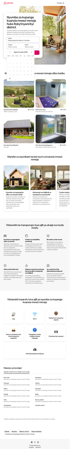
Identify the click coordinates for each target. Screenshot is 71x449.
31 (9, 78)
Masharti (38, 447)
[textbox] (15, 47)
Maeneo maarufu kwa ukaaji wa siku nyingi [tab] (16, 372)
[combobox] (23, 40)
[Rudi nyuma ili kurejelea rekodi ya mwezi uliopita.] (10, 52)
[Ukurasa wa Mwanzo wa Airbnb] (8, 3)
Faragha (31, 447)
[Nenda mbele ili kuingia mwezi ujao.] (31, 52)
